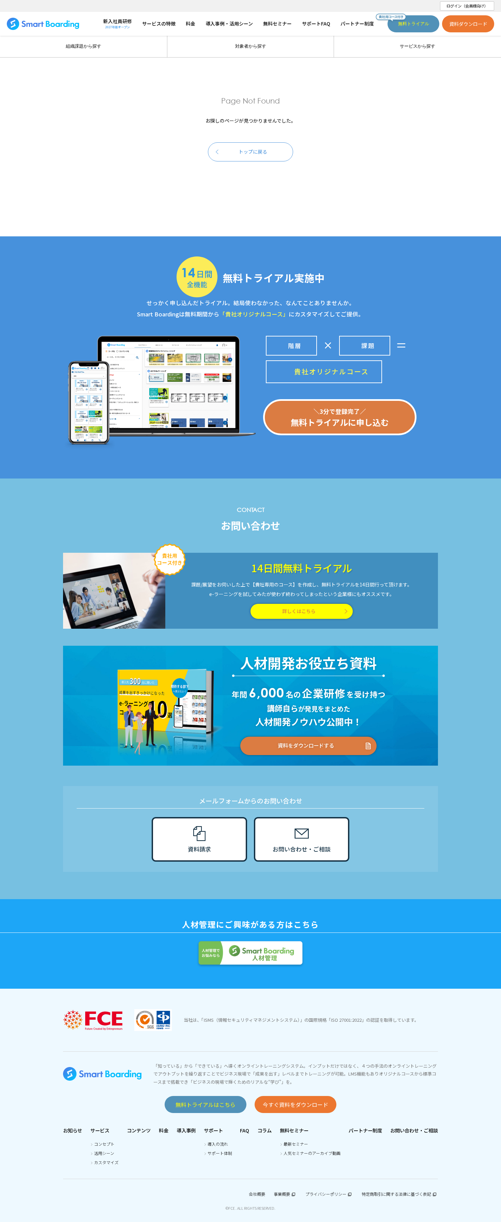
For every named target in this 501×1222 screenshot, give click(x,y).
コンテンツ (139, 1130)
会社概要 (257, 1194)
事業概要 (282, 1194)
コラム (264, 1130)
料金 (163, 1130)
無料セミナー (294, 1130)
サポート (213, 1130)
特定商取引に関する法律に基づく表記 (396, 1194)
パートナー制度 (365, 1130)
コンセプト (104, 1144)
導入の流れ (218, 1144)
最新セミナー (296, 1144)
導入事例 (186, 1130)
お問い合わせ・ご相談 (414, 1130)
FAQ (244, 1130)
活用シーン (104, 1153)
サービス (99, 1130)
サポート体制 (220, 1153)
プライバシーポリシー (325, 1194)
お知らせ (72, 1130)
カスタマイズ (106, 1162)
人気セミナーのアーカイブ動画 (312, 1153)
